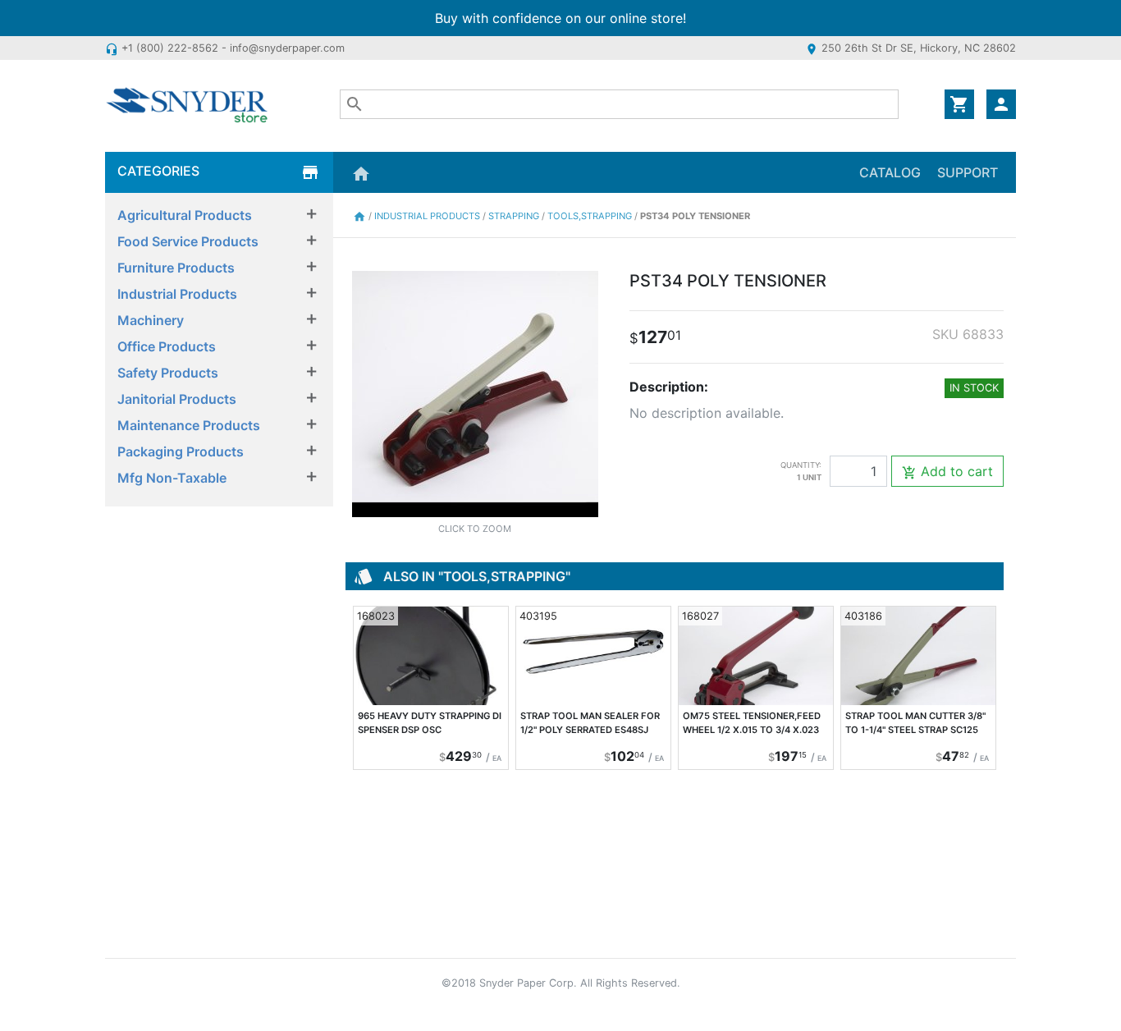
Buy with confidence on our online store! (560, 18)
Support (967, 172)
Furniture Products (176, 267)
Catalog (890, 172)
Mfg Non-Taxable (171, 478)
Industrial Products (177, 294)
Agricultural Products (184, 215)
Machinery (150, 320)
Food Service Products (188, 241)
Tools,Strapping (590, 216)
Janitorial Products (176, 399)
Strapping (515, 216)
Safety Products (167, 372)
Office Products (166, 346)
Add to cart (947, 471)
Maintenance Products (188, 425)
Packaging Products (180, 451)
